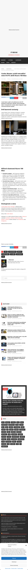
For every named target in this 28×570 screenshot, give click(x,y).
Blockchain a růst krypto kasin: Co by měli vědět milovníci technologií (17, 337)
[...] (20, 414)
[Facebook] (12, 65)
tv (20, 444)
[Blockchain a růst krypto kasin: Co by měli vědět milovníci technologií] (4, 338)
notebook (14, 434)
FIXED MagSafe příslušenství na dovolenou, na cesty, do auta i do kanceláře (14, 308)
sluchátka (14, 439)
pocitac (9, 436)
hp (7, 429)
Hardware (3, 60)
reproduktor (15, 436)
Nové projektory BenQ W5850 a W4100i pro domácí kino (16, 343)
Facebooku (20, 219)
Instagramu (3, 220)
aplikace (13, 422)
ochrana (20, 434)
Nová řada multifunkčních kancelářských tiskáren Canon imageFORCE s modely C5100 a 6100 (16, 323)
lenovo (3, 432)
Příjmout (14, 558)
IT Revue (9, 79)
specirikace (19, 254)
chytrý (21, 424)
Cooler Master (10, 213)
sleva (8, 439)
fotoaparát (16, 427)
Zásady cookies (8, 568)
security (4, 439)
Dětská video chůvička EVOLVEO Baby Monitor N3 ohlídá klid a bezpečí (13, 402)
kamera (16, 429)
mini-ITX (19, 251)
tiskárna (13, 444)
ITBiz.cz (4, 514)
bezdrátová (4, 424)
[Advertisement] (14, 14)
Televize (3, 444)
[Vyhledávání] (14, 278)
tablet (14, 441)
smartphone (21, 439)
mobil (8, 432)
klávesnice (22, 429)
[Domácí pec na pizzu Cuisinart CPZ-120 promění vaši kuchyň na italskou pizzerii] (4, 331)
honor (3, 429)
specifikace (8, 441)
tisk (8, 444)
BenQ (22, 422)
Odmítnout (14, 561)
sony (3, 441)
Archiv (7, 62)
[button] (26, 545)
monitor (19, 432)
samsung (22, 436)
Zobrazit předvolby (14, 565)
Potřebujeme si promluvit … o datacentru (9, 526)
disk (7, 427)
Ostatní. (3, 219)
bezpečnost (11, 424)
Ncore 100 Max (5, 254)
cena (6, 251)
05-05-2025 (9, 345)
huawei (11, 429)
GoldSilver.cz (5, 533)
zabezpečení (4, 446)
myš (9, 434)
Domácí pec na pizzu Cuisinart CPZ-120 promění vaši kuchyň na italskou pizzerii (16, 330)
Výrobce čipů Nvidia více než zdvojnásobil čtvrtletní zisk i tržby (13, 517)
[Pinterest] (16, 65)
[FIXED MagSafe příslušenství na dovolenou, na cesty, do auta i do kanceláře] (4, 308)
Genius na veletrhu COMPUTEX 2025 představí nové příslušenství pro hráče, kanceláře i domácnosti (16, 316)
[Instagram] (14, 65)
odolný (3, 436)
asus (18, 422)
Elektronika (18, 60)
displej (10, 427)
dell (3, 427)
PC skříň (13, 254)
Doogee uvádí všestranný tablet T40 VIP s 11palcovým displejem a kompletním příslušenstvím (16, 358)
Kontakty (13, 62)
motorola (4, 434)
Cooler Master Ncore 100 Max (8, 206)
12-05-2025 (9, 326)
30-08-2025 (9, 310)
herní (22, 427)
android (8, 422)
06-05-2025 (9, 339)
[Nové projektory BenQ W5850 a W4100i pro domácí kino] (4, 344)
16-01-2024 (3, 79)
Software (10, 60)
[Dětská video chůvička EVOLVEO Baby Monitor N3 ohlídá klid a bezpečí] (14, 393)
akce (3, 422)
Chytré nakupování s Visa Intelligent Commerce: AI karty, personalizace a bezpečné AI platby (15, 351)
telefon (19, 441)
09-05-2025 (9, 332)
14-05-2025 (9, 318)
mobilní (13, 432)
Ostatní (2, 62)
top (3, 256)
